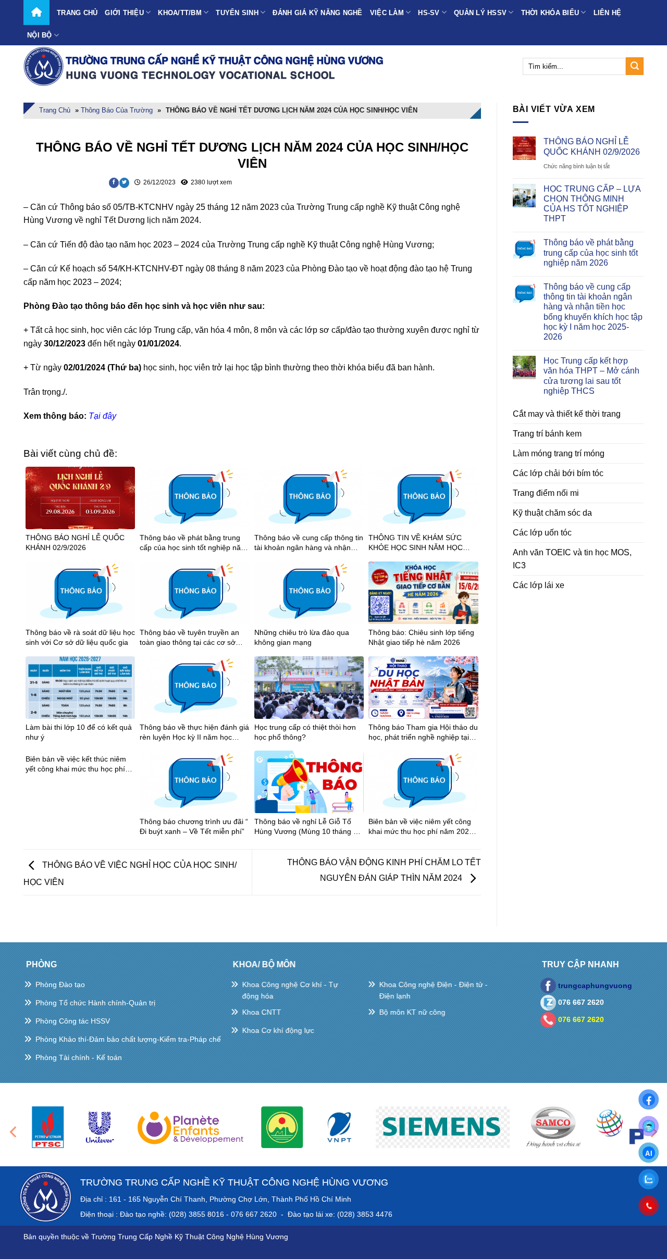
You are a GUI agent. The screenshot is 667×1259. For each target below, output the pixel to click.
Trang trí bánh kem (547, 433)
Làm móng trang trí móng (558, 453)
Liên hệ (608, 13)
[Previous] (14, 1131)
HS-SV (428, 13)
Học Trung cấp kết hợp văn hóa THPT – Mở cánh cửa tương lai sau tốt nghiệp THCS (591, 375)
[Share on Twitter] (124, 183)
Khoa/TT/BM (180, 13)
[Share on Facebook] (114, 183)
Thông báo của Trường (117, 110)
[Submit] (635, 66)
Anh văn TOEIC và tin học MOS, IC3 (572, 559)
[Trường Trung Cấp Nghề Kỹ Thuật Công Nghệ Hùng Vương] (205, 66)
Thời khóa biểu (550, 13)
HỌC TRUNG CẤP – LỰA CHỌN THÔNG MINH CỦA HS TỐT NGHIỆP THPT (592, 203)
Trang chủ (77, 13)
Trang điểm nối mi (546, 493)
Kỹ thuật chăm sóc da (552, 512)
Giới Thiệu (124, 13)
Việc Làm (387, 13)
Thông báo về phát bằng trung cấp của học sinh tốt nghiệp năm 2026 (591, 252)
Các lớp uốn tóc (542, 532)
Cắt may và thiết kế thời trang (567, 413)
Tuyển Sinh (237, 13)
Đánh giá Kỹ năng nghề (317, 13)
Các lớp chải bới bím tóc (558, 473)
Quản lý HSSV (480, 13)
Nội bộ (39, 35)
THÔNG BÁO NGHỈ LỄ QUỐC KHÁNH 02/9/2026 (592, 146)
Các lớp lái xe (538, 585)
